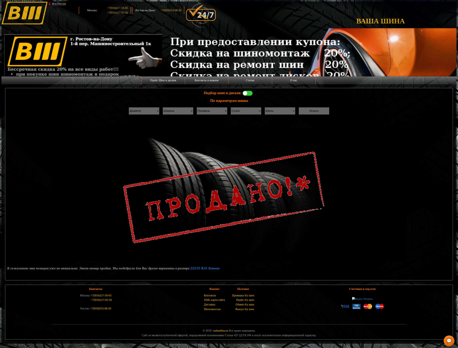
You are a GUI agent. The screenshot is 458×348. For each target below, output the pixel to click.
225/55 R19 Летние (205, 268)
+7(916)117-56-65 (117, 7)
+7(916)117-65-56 (117, 12)
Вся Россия (59, 3)
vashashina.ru (220, 330)
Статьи (250, 80)
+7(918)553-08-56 (170, 10)
